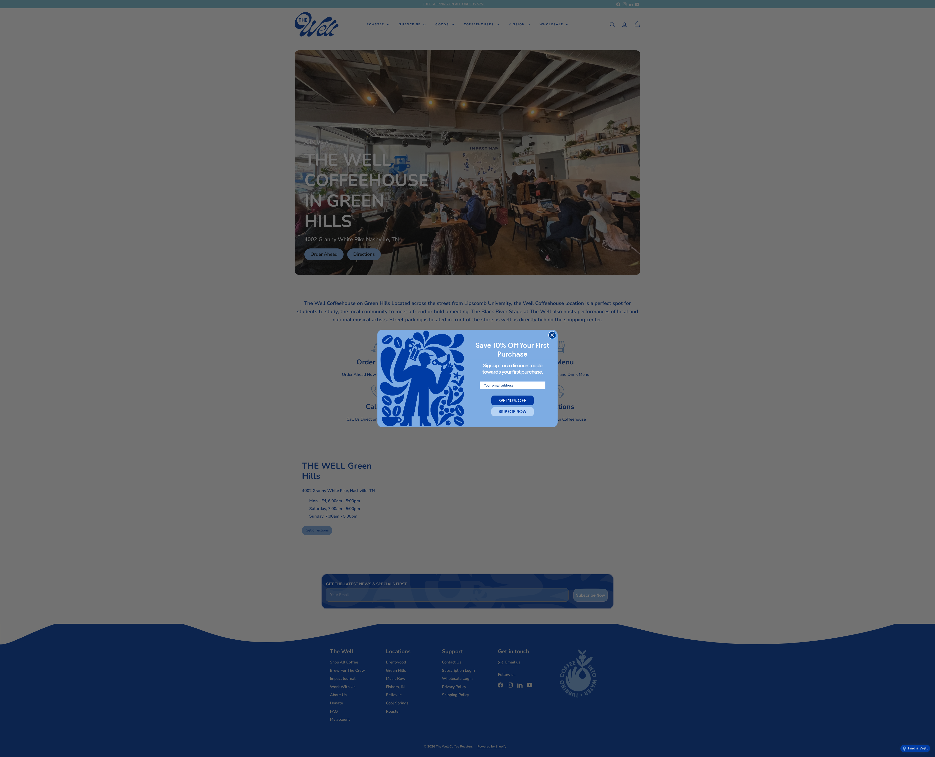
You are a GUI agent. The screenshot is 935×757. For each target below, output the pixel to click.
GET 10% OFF (512, 400)
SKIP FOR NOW (512, 411)
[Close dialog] (552, 335)
